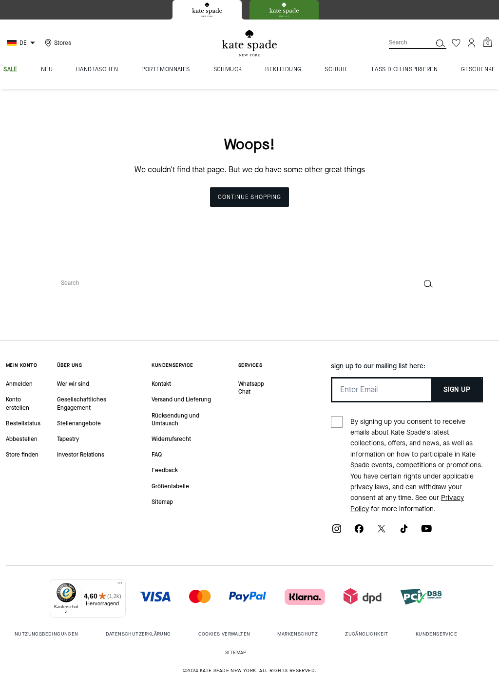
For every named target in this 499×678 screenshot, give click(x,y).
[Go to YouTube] (426, 532)
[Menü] (120, 585)
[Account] (472, 43)
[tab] (207, 10)
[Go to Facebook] (359, 532)
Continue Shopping (249, 197)
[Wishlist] (456, 43)
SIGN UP (456, 389)
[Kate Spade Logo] (249, 43)
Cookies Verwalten (224, 634)
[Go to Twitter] (381, 532)
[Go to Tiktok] (404, 532)
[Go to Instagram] (337, 532)
